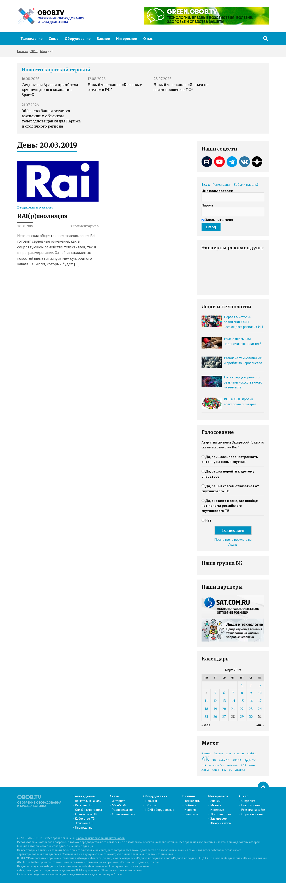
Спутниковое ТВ (86, 814)
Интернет (118, 801)
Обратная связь (252, 814)
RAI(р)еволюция (42, 216)
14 (233, 701)
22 (242, 709)
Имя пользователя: (217, 190)
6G (230, 769)
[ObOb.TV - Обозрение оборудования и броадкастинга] (50, 16)
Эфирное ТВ (84, 823)
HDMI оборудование (159, 810)
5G (204, 765)
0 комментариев (84, 226)
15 (242, 701)
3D (214, 760)
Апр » (260, 725)
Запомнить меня (219, 219)
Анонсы (215, 801)
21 (233, 709)
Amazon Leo (216, 765)
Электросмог (219, 819)
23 (251, 709)
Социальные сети (123, 814)
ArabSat (252, 753)
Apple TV (249, 760)
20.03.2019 (25, 226)
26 (215, 716)
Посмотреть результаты (233, 539)
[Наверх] (263, 787)
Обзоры (150, 805)
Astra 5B (224, 760)
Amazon (239, 753)
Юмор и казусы (220, 823)
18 (206, 709)
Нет (208, 520)
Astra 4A (232, 765)
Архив (233, 544)
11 (206, 701)
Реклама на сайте (253, 810)
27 (224, 716)
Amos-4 (218, 753)
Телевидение (31, 38)
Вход (206, 184)
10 (260, 693)
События (190, 805)
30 (251, 716)
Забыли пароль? (246, 184)
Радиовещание (122, 810)
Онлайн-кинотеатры (88, 810)
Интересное (126, 38)
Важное (103, 38)
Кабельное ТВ (85, 819)
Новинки (151, 801)
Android (240, 769)
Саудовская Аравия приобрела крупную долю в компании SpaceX (50, 90)
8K (224, 769)
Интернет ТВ (84, 805)
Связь (54, 38)
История (190, 810)
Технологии (192, 801)
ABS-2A (236, 760)
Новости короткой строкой (56, 70)
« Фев (206, 725)
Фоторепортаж (220, 814)
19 (215, 709)
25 (206, 716)
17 (260, 701)
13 (224, 701)
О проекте (248, 801)
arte (228, 753)
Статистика (191, 814)
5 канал (206, 753)
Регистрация (221, 184)
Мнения (215, 805)
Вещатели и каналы (35, 207)
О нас (148, 38)
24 (260, 709)
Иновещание (84, 827)
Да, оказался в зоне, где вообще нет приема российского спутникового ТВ (230, 505)
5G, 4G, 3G (119, 805)
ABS (243, 765)
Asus (252, 765)
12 (215, 701)
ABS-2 (205, 769)
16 (251, 701)
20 (224, 709)
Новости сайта (251, 805)
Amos (215, 769)
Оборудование (77, 38)
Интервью (217, 810)
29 (242, 716)
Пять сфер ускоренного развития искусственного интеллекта (243, 382)
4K (205, 759)
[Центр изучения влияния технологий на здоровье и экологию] (206, 23)
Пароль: (208, 205)
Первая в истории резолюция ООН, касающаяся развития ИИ (243, 322)
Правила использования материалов (100, 838)
